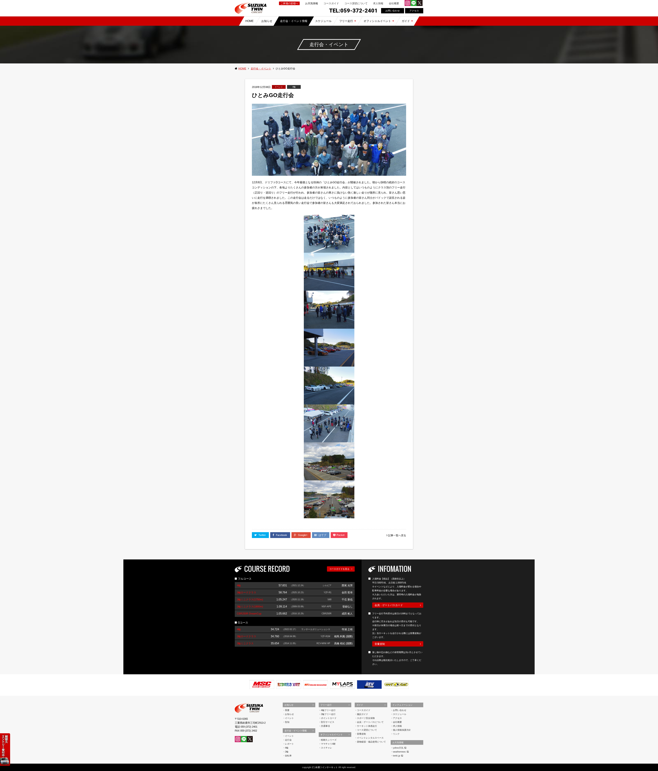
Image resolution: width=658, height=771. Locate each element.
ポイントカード (329, 718)
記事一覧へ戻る (397, 535)
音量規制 (380, 643)
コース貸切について (356, 3)
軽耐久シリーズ (329, 740)
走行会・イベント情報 (295, 730)
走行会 (288, 740)
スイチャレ (326, 747)
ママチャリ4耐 (328, 744)
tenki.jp (396, 755)
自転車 (288, 755)
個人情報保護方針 (402, 730)
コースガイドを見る (339, 569)
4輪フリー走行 (328, 710)
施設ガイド (362, 714)
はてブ (323, 535)
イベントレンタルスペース (370, 738)
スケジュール (399, 714)
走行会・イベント (261, 68)
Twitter (262, 535)
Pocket (341, 535)
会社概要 (394, 3)
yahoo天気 (398, 747)
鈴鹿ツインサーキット (326, 767)
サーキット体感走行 (367, 726)
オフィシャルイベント (331, 734)
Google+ (302, 535)
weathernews (399, 751)
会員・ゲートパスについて (370, 722)
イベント (289, 718)
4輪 (286, 747)
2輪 (286, 751)
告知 (287, 722)
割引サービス (327, 722)
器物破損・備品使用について (371, 741)
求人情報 (378, 3)
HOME (242, 68)
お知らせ (288, 705)
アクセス (414, 10)
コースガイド (331, 3)
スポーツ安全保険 (366, 718)
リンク (396, 734)
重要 (287, 710)
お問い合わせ (392, 10)
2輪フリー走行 (328, 714)
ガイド (359, 705)
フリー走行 (326, 705)
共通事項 (325, 726)
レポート (289, 744)
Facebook (281, 535)
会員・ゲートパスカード (389, 605)
